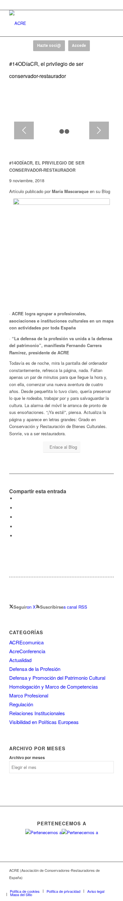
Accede (79, 45)
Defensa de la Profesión (34, 668)
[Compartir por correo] (17, 536)
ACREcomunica (26, 642)
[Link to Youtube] (89, 884)
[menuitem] (25, 891)
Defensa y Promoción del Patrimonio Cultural (57, 677)
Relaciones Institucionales (37, 713)
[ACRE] (51, 23)
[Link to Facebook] (69, 884)
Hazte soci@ (49, 45)
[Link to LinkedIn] (109, 884)
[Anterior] (24, 130)
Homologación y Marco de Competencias (53, 686)
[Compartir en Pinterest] (17, 517)
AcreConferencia (27, 651)
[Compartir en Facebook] (17, 498)
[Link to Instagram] (99, 884)
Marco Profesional (28, 695)
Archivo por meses (27, 757)
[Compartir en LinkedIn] (17, 526)
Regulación (21, 704)
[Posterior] (99, 130)
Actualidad (20, 659)
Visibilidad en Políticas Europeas (44, 721)
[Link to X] (79, 884)
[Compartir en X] (17, 508)
